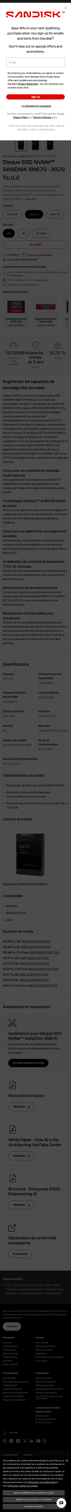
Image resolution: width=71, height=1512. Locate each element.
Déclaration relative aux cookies (23, 1485)
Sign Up (35, 96)
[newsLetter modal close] (65, 8)
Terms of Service (42, 117)
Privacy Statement (28, 84)
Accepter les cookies (33, 1506)
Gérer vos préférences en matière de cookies (34, 1492)
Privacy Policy (20, 117)
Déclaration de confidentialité (41, 1482)
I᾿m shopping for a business (36, 106)
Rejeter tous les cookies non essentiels (34, 1499)
